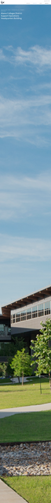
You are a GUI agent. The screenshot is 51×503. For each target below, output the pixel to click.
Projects (35, 3)
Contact (47, 3)
